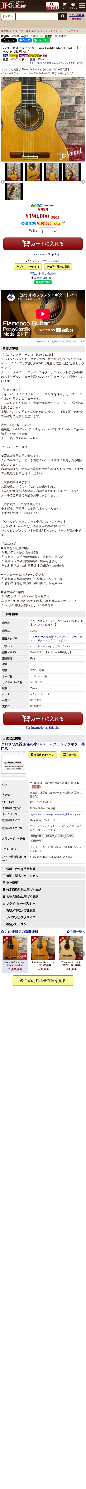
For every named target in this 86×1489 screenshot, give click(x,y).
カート (65, 8)
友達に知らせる (44, 278)
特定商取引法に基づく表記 (23, 889)
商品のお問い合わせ (43, 273)
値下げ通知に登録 (59, 266)
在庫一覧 (71, 754)
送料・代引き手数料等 (20, 869)
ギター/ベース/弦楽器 (24, 31)
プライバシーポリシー (20, 903)
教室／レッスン (16, 924)
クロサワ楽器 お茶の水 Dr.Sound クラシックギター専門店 (56, 63)
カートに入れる (47, 243)
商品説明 (12, 348)
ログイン (73, 8)
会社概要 (12, 882)
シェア (26, 40)
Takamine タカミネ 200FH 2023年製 (72, 963)
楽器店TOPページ (43, 754)
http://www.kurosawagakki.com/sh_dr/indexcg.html (55, 814)
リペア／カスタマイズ (20, 917)
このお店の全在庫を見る (44, 981)
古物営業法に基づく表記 (22, 896)
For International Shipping (43, 254)
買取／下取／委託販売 (20, 910)
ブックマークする (29, 266)
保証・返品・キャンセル (22, 875)
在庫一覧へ (77, 931)
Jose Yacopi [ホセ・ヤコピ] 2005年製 (43, 963)
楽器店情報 (13, 738)
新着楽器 (77, 18)
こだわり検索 (76, 15)
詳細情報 (12, 614)
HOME (5, 31)
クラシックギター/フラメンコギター (60, 31)
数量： (33, 230)
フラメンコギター (58, 640)
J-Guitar (13, 5)
